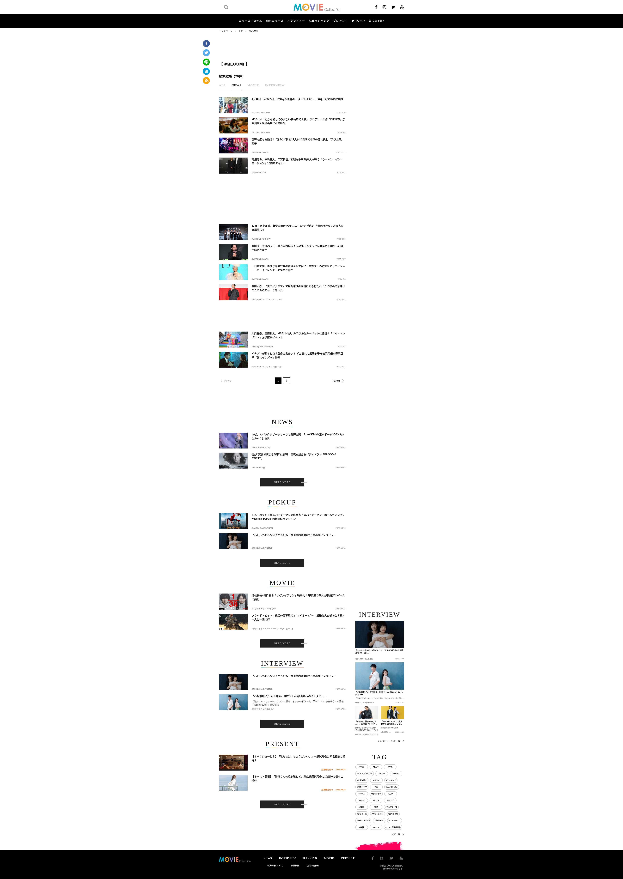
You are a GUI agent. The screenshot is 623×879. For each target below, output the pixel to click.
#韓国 (361, 807)
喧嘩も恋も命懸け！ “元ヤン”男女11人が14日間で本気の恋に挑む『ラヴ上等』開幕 (298, 141)
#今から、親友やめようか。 (365, 734)
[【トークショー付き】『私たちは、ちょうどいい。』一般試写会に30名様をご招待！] (233, 763)
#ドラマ (376, 780)
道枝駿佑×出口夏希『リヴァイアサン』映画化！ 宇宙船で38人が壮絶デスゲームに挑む (298, 597)
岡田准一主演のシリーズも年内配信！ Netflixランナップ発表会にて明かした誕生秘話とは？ (297, 248)
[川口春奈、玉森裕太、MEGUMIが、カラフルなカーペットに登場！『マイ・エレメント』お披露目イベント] (233, 340)
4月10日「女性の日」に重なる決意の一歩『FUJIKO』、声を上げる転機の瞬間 (297, 99)
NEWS (267, 858)
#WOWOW (256, 468)
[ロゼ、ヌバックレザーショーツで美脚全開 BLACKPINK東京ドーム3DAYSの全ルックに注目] (233, 441)
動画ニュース (275, 20)
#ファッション (394, 820)
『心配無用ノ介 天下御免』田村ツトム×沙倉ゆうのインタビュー (289, 696)
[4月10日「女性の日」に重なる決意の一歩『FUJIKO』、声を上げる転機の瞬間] (233, 105)
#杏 (263, 468)
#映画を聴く (362, 780)
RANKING (310, 858)
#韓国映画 (379, 820)
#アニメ (376, 800)
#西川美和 (256, 548)
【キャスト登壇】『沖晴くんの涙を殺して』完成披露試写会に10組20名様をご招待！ (297, 778)
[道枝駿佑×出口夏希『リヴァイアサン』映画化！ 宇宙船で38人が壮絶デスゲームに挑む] (233, 602)
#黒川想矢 (384, 732)
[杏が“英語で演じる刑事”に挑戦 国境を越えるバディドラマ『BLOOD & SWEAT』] (233, 461)
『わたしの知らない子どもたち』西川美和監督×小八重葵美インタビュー (294, 535)
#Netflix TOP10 (266, 528)
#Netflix (265, 152)
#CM (376, 807)
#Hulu (361, 800)
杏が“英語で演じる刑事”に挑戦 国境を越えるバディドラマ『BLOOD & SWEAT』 (294, 456)
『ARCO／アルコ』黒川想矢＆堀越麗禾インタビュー (391, 723)
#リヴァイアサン (259, 609)
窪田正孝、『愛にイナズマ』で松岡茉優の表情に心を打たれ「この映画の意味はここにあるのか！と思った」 (298, 288)
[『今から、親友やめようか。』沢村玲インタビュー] (366, 712)
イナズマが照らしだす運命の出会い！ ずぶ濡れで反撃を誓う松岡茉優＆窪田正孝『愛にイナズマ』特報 (297, 355)
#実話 (361, 827)
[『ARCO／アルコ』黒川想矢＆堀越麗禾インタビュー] (392, 712)
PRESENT (348, 858)
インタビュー (296, 20)
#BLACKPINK (258, 448)
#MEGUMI (265, 112)
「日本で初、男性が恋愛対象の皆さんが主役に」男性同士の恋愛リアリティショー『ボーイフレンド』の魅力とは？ (298, 268)
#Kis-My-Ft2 (257, 347)
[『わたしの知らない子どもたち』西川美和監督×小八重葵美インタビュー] (233, 541)
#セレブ (390, 800)
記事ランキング (319, 20)
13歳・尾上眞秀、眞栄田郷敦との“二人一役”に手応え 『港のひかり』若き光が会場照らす (297, 227)
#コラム (362, 794)
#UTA (264, 173)
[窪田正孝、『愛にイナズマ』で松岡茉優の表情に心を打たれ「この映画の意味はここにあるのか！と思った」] (233, 292)
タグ (240, 31)
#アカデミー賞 (391, 807)
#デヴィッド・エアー (261, 629)
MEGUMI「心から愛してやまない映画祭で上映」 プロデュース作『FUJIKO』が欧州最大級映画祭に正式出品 (298, 121)
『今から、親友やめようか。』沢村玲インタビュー (366, 723)
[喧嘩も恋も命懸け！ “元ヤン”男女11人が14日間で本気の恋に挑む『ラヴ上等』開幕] (233, 146)
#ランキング (391, 780)
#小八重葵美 (266, 548)
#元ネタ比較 (393, 814)
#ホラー (382, 773)
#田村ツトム (257, 709)
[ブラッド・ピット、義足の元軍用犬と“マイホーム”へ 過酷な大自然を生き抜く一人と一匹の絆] (233, 622)
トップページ (226, 31)
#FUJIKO (256, 112)
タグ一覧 (395, 834)
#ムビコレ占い (392, 787)
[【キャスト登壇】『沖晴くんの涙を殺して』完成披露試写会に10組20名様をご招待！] (233, 783)
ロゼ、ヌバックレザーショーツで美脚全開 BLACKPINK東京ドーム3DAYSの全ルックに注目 (298, 436)
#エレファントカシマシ (272, 299)
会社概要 (295, 865)
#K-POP (376, 827)
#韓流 (390, 767)
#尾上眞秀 (266, 239)
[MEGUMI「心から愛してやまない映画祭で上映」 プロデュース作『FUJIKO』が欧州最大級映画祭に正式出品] (233, 125)
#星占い (376, 767)
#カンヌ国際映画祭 (393, 827)
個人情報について (275, 865)
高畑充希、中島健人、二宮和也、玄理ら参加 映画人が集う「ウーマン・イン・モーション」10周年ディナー (297, 161)
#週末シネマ (376, 794)
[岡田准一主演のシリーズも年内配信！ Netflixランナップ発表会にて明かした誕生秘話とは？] (233, 252)
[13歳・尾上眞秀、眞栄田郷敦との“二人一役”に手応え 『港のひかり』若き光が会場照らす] (233, 232)
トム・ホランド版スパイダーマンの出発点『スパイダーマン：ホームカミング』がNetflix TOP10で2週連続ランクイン (298, 517)
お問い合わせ (313, 865)
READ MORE (282, 482)
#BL (376, 787)
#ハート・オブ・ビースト (282, 629)
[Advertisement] (282, 46)
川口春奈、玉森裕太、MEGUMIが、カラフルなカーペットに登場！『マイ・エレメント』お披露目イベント (298, 335)
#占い (390, 794)
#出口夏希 (271, 609)
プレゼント (340, 20)
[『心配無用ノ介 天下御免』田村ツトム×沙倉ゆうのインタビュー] (233, 702)
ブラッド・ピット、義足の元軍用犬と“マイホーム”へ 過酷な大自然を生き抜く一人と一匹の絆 (298, 617)
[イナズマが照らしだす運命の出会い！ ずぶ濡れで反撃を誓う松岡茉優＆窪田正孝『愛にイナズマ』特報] (233, 360)
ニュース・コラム (250, 20)
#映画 (361, 767)
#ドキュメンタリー (364, 773)
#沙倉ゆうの (268, 709)
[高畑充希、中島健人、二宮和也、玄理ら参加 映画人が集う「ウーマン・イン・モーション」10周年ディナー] (233, 166)
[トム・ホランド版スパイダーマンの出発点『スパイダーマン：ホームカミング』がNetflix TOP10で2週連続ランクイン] (233, 521)
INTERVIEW (287, 858)
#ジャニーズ (362, 814)
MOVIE (329, 858)
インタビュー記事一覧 (388, 741)
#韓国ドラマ (362, 787)
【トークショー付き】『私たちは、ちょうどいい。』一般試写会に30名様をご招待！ (298, 758)
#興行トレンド (377, 814)
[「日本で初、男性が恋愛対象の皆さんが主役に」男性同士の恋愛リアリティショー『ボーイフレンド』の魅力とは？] (233, 272)
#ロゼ (267, 448)
